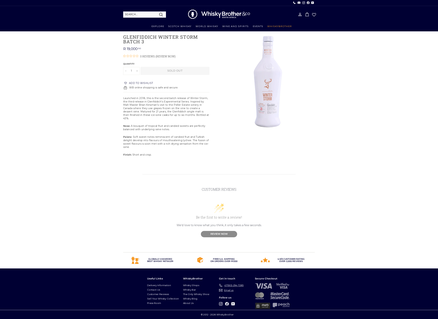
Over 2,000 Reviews (291, 261)
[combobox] (144, 14)
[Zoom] (268, 82)
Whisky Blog (190, 298)
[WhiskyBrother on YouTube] (233, 303)
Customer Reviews (158, 294)
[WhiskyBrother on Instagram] (221, 303)
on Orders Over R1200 (223, 261)
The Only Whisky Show (196, 294)
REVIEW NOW (219, 233)
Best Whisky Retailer (160, 261)
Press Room (154, 303)
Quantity (129, 64)
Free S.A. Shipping (224, 259)
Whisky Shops (191, 285)
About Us (188, 303)
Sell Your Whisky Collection (163, 298)
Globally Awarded (160, 259)
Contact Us (153, 289)
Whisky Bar (189, 289)
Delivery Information (159, 285)
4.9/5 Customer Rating (291, 259)
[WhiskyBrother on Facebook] (227, 303)
